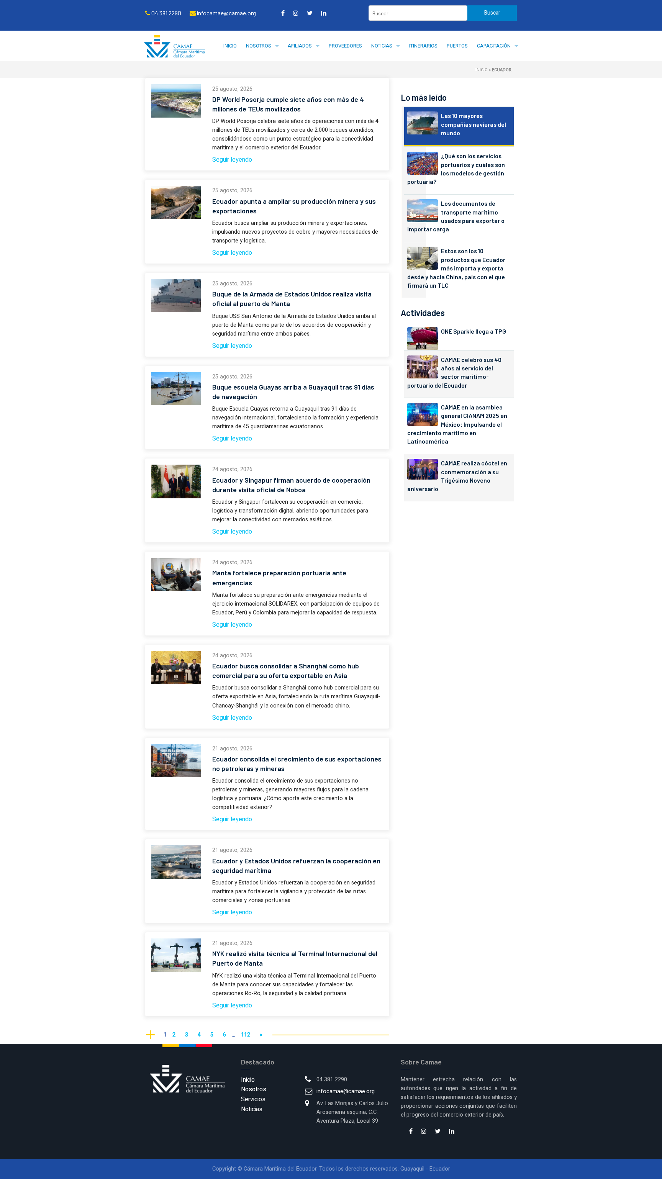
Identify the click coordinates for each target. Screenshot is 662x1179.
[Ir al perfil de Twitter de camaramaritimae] (310, 13)
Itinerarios (423, 45)
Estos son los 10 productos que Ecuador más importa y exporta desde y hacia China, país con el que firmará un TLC (456, 268)
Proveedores (345, 45)
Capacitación (494, 45)
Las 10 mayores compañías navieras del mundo (473, 124)
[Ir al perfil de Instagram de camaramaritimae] (295, 13)
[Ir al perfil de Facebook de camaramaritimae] (283, 13)
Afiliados (300, 45)
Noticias (381, 45)
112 (245, 1035)
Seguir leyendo (232, 159)
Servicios (253, 1099)
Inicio (230, 45)
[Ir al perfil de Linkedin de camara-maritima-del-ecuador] (323, 13)
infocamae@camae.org (345, 1091)
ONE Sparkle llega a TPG (473, 331)
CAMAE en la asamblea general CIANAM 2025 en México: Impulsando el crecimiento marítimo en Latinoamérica (457, 424)
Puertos (457, 45)
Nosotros (258, 45)
